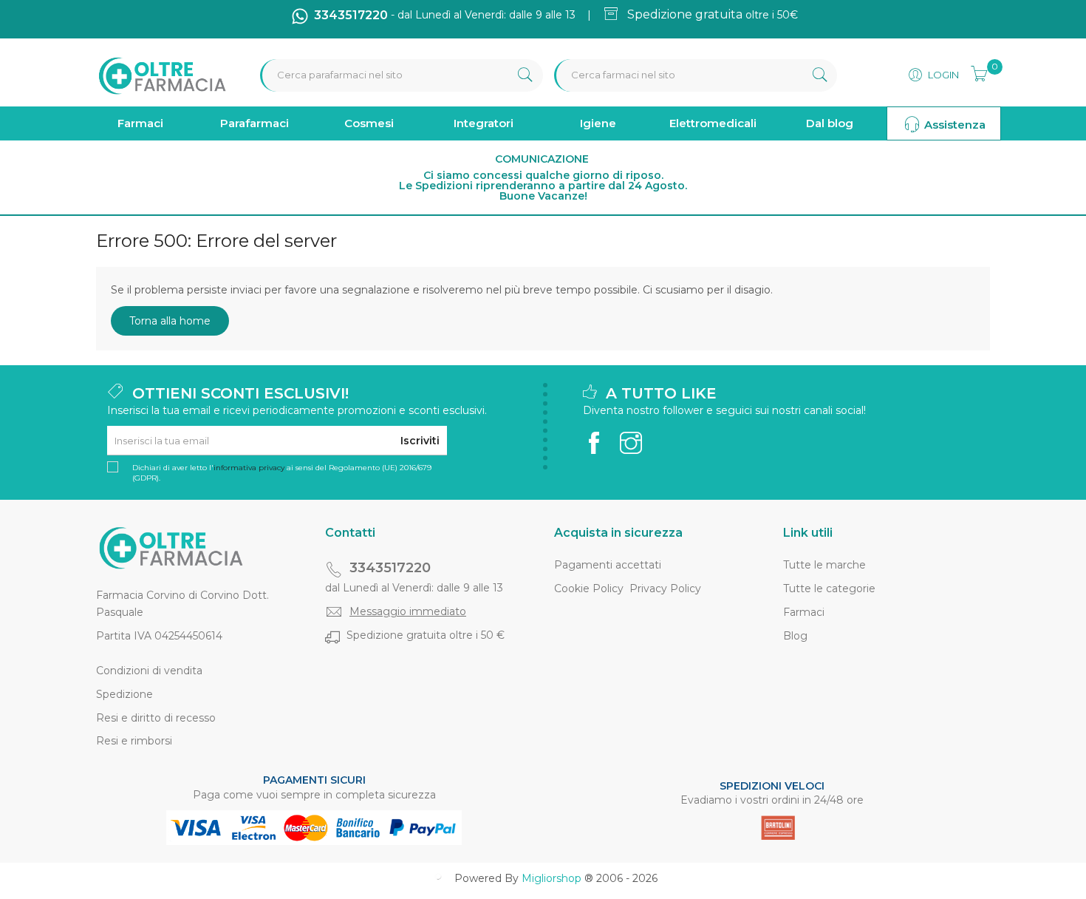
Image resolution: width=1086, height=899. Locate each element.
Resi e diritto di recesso (156, 718)
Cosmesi (369, 123)
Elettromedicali (713, 123)
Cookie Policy (589, 588)
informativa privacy (249, 467)
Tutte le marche (824, 564)
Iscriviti (420, 440)
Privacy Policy (665, 588)
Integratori (483, 123)
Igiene (598, 123)
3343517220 (390, 568)
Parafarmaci (254, 123)
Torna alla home (170, 321)
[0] (974, 72)
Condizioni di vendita (149, 670)
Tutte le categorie (829, 588)
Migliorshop (551, 878)
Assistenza (953, 125)
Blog (795, 635)
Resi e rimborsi (134, 740)
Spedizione (124, 694)
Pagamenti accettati (607, 564)
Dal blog (829, 123)
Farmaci (140, 123)
